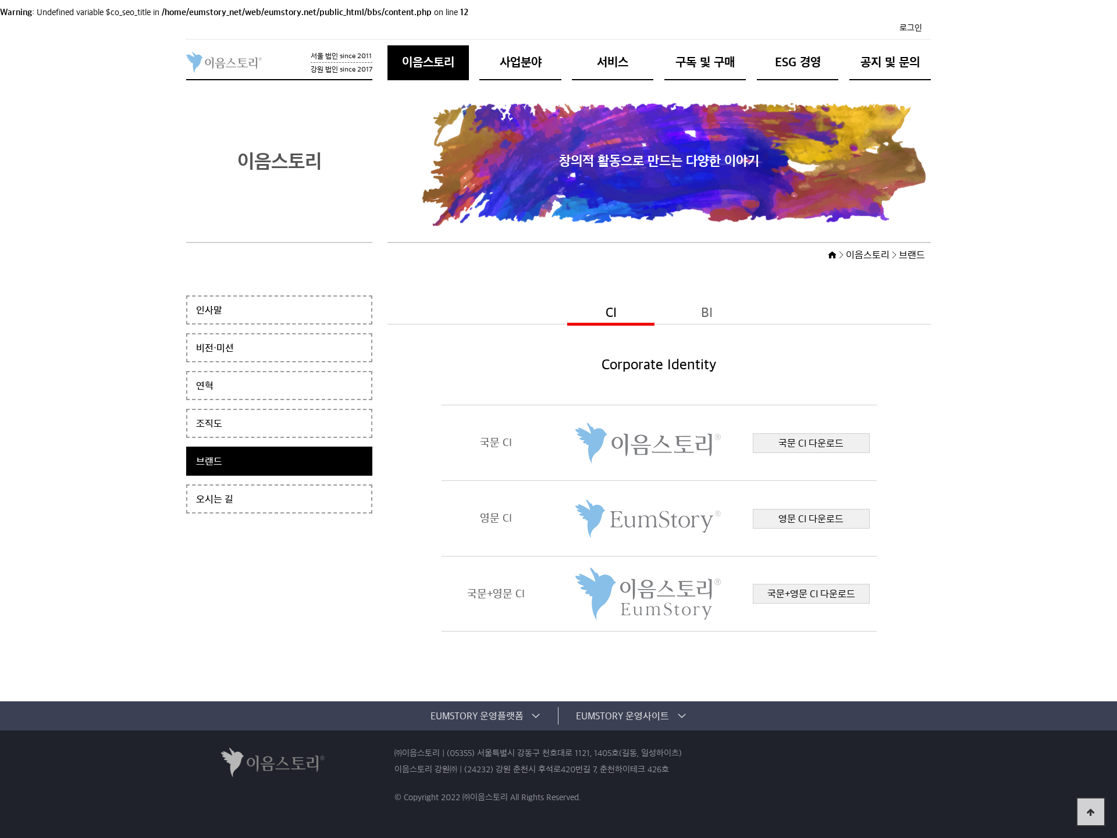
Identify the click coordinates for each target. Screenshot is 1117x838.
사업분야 (521, 62)
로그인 (910, 28)
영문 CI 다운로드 (811, 518)
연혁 (205, 385)
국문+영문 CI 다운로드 (811, 593)
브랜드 (209, 461)
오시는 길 (214, 499)
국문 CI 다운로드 (811, 443)
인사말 (209, 310)
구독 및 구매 (705, 62)
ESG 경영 (798, 62)
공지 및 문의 (890, 62)
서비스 (612, 62)
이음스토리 (428, 62)
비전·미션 (215, 347)
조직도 (209, 423)
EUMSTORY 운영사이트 (622, 716)
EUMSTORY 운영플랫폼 (477, 716)
